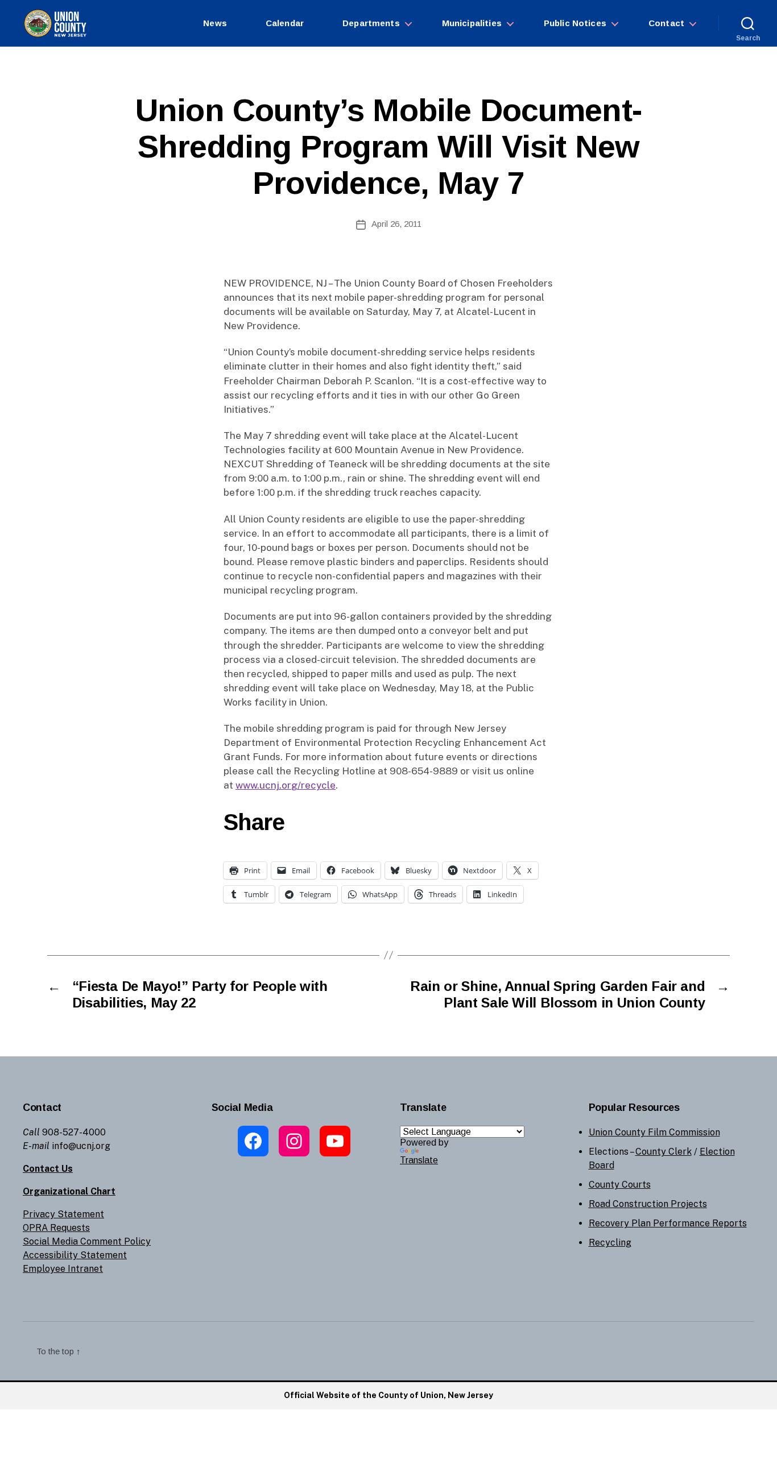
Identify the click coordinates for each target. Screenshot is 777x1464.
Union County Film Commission (654, 1132)
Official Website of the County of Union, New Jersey (388, 1395)
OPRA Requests (56, 1227)
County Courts (620, 1184)
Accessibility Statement (75, 1255)
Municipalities (472, 23)
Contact (666, 23)
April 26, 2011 (396, 224)
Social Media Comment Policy (87, 1241)
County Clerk (663, 1151)
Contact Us (48, 1168)
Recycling (610, 1242)
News (215, 23)
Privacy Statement (63, 1214)
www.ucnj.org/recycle (285, 785)
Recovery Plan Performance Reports (668, 1223)
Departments (371, 23)
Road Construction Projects (648, 1203)
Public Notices (575, 23)
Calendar (285, 23)
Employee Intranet (63, 1268)
